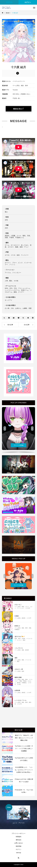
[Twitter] (19, 858)
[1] (18, 359)
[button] (4, 428)
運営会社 (18, 840)
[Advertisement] (18, 718)
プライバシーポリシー (18, 833)
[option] (18, 815)
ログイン (18, 849)
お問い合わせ (18, 843)
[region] (18, 429)
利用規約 (18, 836)
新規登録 (9, 2)
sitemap (18, 852)
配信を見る (17, 109)
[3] (18, 393)
